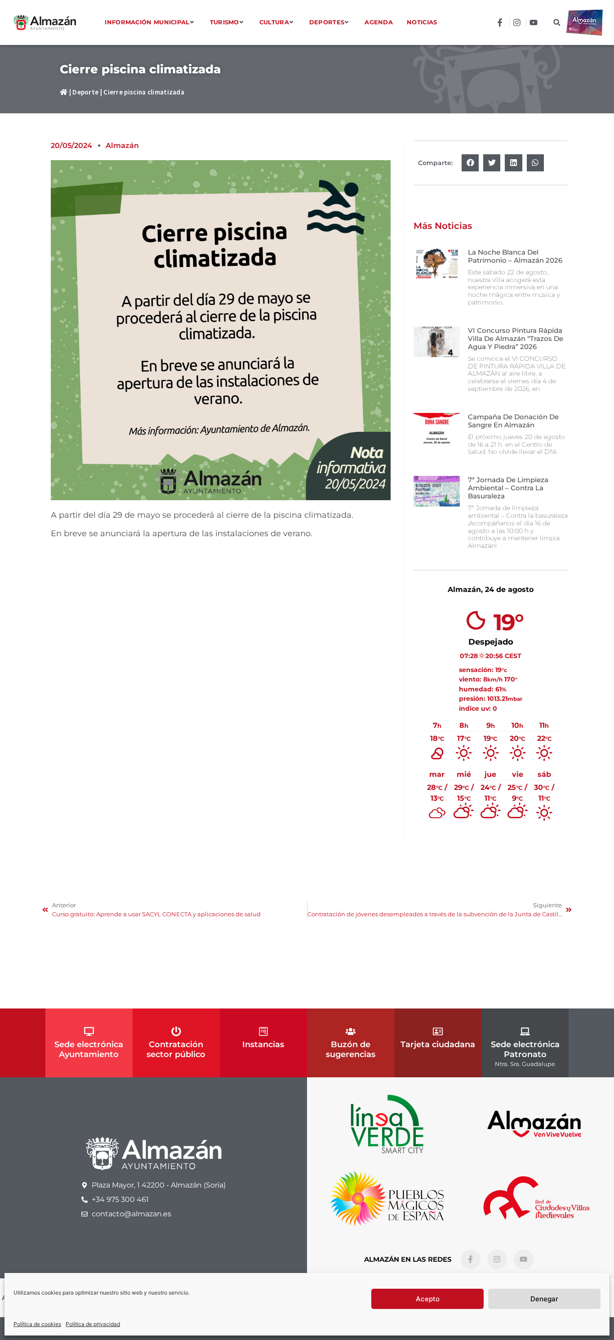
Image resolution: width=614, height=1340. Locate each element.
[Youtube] (524, 1259)
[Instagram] (497, 1259)
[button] (557, 23)
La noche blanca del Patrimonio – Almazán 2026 (515, 256)
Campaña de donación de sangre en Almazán (513, 420)
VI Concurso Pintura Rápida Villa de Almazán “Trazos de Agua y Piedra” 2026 (515, 338)
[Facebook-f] (471, 1259)
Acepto (428, 1299)
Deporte (85, 92)
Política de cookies (37, 1324)
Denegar (544, 1299)
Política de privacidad (93, 1324)
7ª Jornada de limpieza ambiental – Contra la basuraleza (508, 487)
